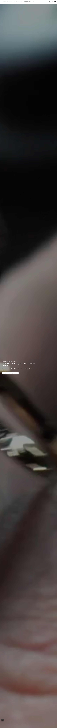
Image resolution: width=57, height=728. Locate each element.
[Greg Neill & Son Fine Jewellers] (28, 2)
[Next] (21, 2)
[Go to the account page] (52, 2)
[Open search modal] (50, 2)
